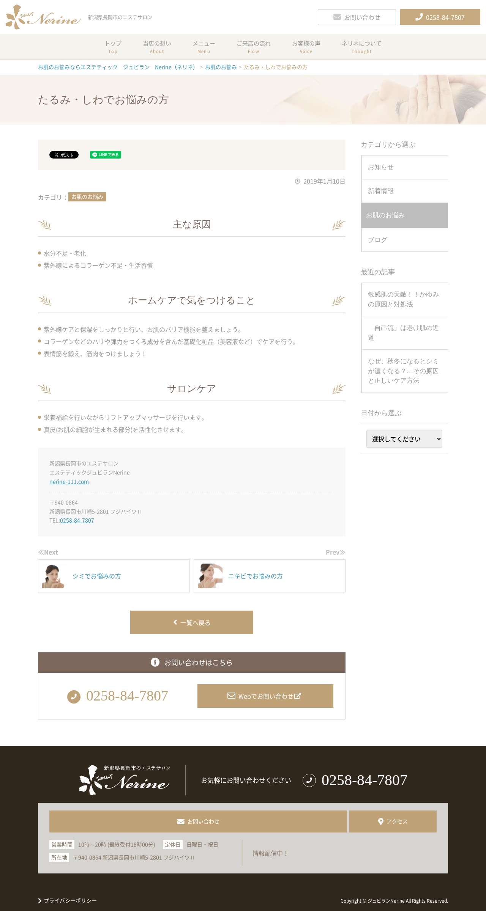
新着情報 (381, 191)
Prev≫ (336, 551)
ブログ (377, 239)
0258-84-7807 (77, 520)
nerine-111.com (69, 481)
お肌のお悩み (87, 196)
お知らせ (381, 167)
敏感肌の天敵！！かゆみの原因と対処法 (403, 299)
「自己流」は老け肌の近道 (403, 332)
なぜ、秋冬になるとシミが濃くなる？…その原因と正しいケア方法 (403, 371)
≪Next (48, 551)
